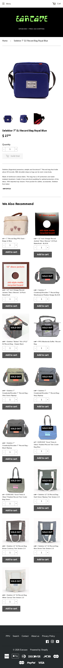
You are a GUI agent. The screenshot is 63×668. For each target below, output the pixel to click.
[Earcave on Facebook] (47, 642)
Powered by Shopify (39, 650)
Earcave (23, 650)
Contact (25, 636)
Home (4, 41)
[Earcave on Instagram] (52, 642)
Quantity (6, 144)
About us (35, 636)
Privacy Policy (48, 636)
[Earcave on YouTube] (57, 642)
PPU (8, 636)
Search (16, 636)
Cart (59, 4)
